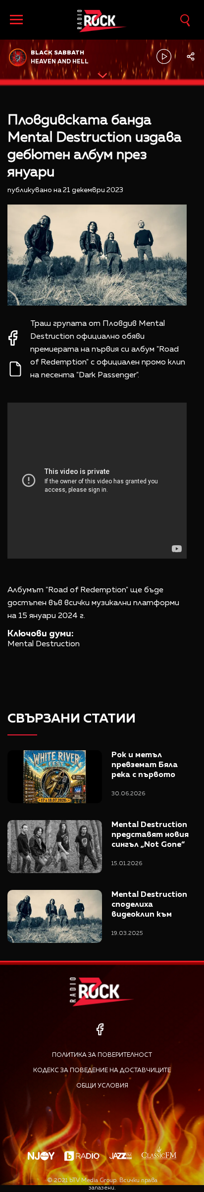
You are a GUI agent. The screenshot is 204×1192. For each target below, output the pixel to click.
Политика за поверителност (102, 1055)
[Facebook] (99, 1029)
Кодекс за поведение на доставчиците (102, 1071)
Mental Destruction (43, 644)
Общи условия (102, 1086)
